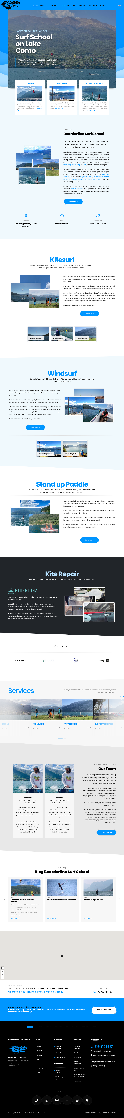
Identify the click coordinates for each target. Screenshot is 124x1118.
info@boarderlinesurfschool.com (103, 1062)
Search (113, 1113)
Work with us (77, 1081)
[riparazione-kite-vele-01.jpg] (99, 612)
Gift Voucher (78, 1057)
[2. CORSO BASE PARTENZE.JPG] (25, 292)
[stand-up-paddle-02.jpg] (32, 176)
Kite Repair (62, 574)
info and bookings (104, 1009)
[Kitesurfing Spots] (83, 333)
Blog (102, 5)
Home (35, 5)
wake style (95, 179)
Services (82, 5)
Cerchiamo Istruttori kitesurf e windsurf (22, 900)
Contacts (93, 5)
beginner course (86, 177)
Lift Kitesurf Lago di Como (93, 899)
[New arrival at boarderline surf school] (62, 887)
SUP (74, 5)
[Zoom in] (2, 971)
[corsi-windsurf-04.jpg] (98, 413)
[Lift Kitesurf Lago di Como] (98, 887)
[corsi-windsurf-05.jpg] (80, 406)
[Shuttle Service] (60, 333)
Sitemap (106, 1113)
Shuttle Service (60, 1053)
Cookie (94, 1113)
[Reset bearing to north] (2, 977)
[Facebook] (67, 1100)
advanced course (70, 179)
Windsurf (65, 5)
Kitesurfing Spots (61, 1057)
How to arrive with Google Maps (44, 992)
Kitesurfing (67, 165)
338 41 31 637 (103, 1046)
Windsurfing (76, 165)
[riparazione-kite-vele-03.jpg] (80, 606)
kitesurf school (76, 189)
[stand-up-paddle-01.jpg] (44, 523)
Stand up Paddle (62, 484)
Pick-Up (76, 1053)
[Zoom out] (2, 974)
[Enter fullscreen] (2, 968)
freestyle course (84, 179)
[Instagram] (77, 1100)
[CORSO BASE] (44, 299)
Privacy (87, 1113)
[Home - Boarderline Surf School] (10, 5)
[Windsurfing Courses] (47, 448)
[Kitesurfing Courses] (37, 333)
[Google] (87, 1100)
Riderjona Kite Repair (15, 597)
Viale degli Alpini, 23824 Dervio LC (26, 225)
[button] (60, 739)
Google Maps (98, 1066)
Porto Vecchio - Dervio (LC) (102, 1051)
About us (43, 5)
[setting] (99, 1112)
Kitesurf (54, 5)
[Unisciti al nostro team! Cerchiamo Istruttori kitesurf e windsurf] (25, 887)
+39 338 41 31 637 (98, 223)
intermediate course (101, 177)
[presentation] (121, 696)
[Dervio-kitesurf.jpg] (29, 161)
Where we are (15, 992)
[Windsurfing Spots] (73, 448)
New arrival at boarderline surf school (61, 899)
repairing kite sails (38, 604)
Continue (57, 109)
